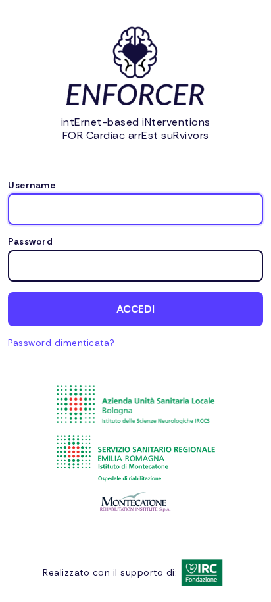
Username (31, 185)
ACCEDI (135, 309)
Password (30, 241)
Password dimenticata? (61, 343)
